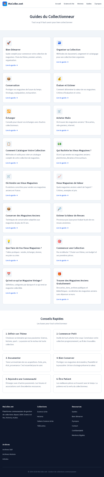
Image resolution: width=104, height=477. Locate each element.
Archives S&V (8, 449)
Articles (5, 459)
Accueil (58, 3)
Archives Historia (9, 454)
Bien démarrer (77, 416)
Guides (89, 3)
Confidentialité (77, 430)
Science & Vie (69, 3)
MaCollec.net (13, 4)
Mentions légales (78, 435)
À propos (98, 3)
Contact (75, 426)
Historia (80, 3)
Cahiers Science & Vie (45, 421)
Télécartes (41, 426)
